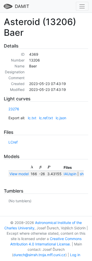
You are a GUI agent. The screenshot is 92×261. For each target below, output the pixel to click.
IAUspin (70, 174)
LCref (13, 142)
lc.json (61, 118)
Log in (75, 255)
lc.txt (32, 118)
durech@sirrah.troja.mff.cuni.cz (39, 255)
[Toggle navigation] (82, 6)
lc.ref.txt (46, 118)
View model (19, 174)
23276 (13, 109)
